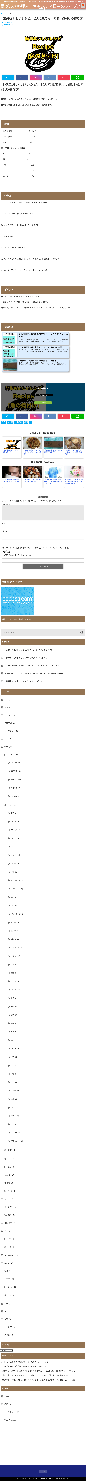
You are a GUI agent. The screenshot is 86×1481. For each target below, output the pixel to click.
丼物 (12, 964)
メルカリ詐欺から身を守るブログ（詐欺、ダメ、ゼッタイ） (11, 481)
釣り (6, 1231)
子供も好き (15, 1141)
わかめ (13, 863)
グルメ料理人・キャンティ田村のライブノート (43, 7)
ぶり (12, 1074)
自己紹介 (43, 1471)
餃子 (12, 998)
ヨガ (6, 1311)
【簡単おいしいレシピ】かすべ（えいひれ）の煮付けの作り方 (74, 452)
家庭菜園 (8, 723)
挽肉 (12, 813)
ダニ (6, 700)
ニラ (12, 1124)
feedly (44, 402)
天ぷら (13, 981)
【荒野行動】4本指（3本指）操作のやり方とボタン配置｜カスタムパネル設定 (32, 1380)
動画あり (8, 1215)
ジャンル (11, 755)
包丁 (9, 1158)
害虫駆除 (8, 1223)
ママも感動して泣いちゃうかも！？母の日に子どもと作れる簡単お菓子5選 (74, 481)
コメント (6, 504)
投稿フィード (9, 1404)
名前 (4, 524)
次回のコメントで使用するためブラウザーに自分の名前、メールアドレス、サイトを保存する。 (36, 548)
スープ (13, 931)
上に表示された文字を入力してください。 (17, 555)
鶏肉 (12, 1015)
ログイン (8, 1396)
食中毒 (10, 1191)
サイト (4, 538)
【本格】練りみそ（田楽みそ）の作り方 (11, 451)
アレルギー (8, 739)
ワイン (7, 1199)
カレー (13, 838)
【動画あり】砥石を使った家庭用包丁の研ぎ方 (53, 451)
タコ (12, 872)
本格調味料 (15, 889)
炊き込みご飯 (16, 880)
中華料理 (14, 788)
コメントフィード (11, 1412)
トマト (13, 821)
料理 (3, 422)
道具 (9, 1247)
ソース (13, 847)
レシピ (10, 422)
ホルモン (14, 830)
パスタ (13, 939)
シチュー (14, 956)
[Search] (81, 632)
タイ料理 (14, 796)
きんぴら (14, 990)
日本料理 (18, 422)
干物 (9, 1239)
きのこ (13, 1116)
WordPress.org (10, 1420)
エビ (12, 1082)
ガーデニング (9, 731)
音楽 (6, 1304)
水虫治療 (8, 1327)
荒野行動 (11, 1295)
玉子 (12, 1006)
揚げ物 (13, 922)
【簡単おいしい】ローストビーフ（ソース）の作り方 (25, 681)
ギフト (7, 707)
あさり (13, 1049)
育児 (6, 1319)
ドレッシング (16, 914)
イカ (12, 1057)
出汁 (12, 897)
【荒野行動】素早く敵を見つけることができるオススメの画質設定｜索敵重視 (32, 1371)
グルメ (7, 1175)
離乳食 (10, 1150)
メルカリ (8, 715)
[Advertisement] (43, 1443)
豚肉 (12, 1023)
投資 (6, 1271)
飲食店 (7, 1183)
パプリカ (14, 1133)
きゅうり (14, 855)
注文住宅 (8, 1207)
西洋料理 (14, 771)
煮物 (26, 422)
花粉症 (7, 1263)
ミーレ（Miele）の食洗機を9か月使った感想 (18, 1362)
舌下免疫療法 (9, 1255)
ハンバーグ (15, 948)
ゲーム (10, 1287)
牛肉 (12, 1032)
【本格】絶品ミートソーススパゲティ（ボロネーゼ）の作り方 (32, 452)
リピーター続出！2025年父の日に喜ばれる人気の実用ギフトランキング (53, 481)
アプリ (7, 1279)
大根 (12, 1099)
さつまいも (15, 1107)
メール (5, 531)
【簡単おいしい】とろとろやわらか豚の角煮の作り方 (32, 480)
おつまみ (14, 762)
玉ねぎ (13, 1091)
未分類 (7, 1335)
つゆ (12, 906)
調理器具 (11, 1167)
